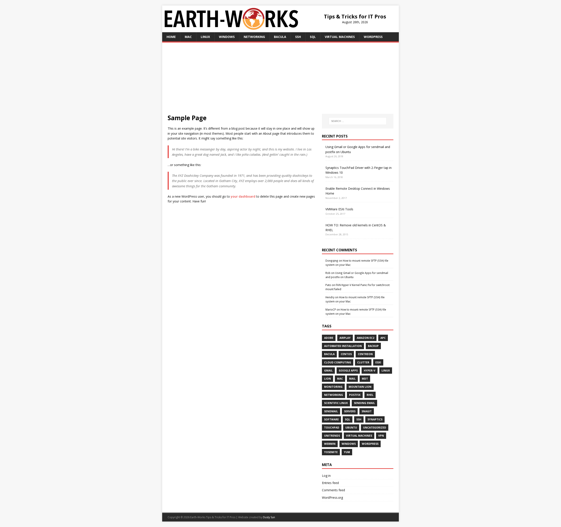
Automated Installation (343, 346)
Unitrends (332, 436)
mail (352, 379)
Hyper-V (369, 370)
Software (331, 419)
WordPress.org (332, 497)
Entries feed (330, 483)
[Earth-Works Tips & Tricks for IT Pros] (231, 27)
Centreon (365, 354)
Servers (349, 411)
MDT (365, 379)
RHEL (370, 395)
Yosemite (331, 452)
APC (383, 338)
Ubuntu (351, 427)
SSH (298, 37)
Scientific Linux (336, 403)
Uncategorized (374, 427)
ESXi (378, 362)
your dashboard (243, 196)
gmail (328, 370)
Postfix (354, 395)
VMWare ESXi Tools (339, 209)
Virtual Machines (340, 37)
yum (347, 452)
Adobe (328, 338)
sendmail (331, 411)
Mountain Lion (360, 387)
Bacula (280, 37)
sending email (364, 403)
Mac (188, 37)
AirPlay (345, 338)
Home (171, 37)
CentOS (346, 354)
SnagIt (367, 411)
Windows (227, 37)
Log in (326, 475)
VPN (381, 436)
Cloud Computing (337, 362)
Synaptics (374, 419)
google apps (348, 370)
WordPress (373, 37)
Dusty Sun (269, 517)
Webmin (330, 444)
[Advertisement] (280, 81)
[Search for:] (357, 121)
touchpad (331, 427)
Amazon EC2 (365, 338)
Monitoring (333, 387)
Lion (327, 379)
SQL (313, 37)
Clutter (363, 362)
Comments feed (333, 490)
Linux (205, 37)
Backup (373, 346)
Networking (254, 37)
